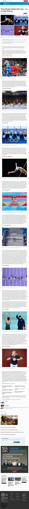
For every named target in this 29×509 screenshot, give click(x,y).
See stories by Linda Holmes (9, 408)
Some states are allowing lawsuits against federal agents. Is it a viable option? (4, 480)
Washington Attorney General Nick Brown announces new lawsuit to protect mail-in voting (12, 432)
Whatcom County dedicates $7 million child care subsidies (8, 427)
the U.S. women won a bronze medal (9, 371)
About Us (12, 493)
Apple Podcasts (14, 399)
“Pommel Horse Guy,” (20, 334)
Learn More (14, 471)
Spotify (19, 399)
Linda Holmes (7, 405)
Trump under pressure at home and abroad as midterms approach (25, 479)
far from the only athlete (15, 304)
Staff (11, 496)
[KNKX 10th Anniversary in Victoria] (14, 456)
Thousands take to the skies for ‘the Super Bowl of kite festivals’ (9, 429)
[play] (2, 3)
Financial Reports (24, 493)
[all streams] (28, 3)
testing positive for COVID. (15, 302)
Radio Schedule (12, 499)
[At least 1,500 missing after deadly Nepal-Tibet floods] (18, 479)
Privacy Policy (12, 443)
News (6, 440)
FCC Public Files (24, 500)
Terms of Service (24, 497)
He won (5, 298)
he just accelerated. (19, 115)
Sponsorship (18, 499)
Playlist (17, 493)
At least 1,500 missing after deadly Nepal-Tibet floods (18, 483)
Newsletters (18, 496)
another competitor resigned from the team (8, 253)
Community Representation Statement (24, 495)
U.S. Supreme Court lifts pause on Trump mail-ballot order (8, 434)
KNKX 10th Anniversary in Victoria (14, 467)
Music (3, 440)
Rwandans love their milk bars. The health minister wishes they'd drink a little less (11, 484)
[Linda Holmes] (2, 407)
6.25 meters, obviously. (13, 186)
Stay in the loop (16, 442)
